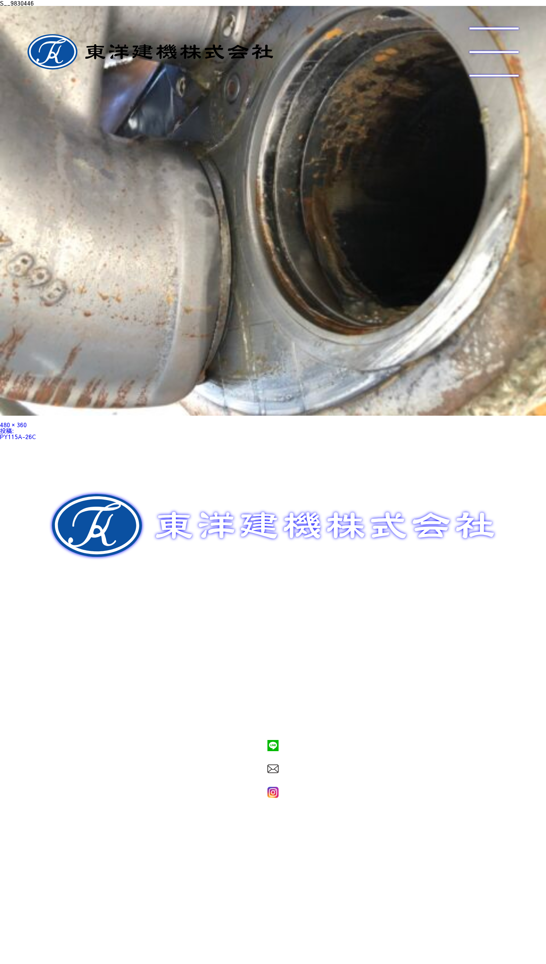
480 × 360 (13, 425)
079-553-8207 (273, 720)
